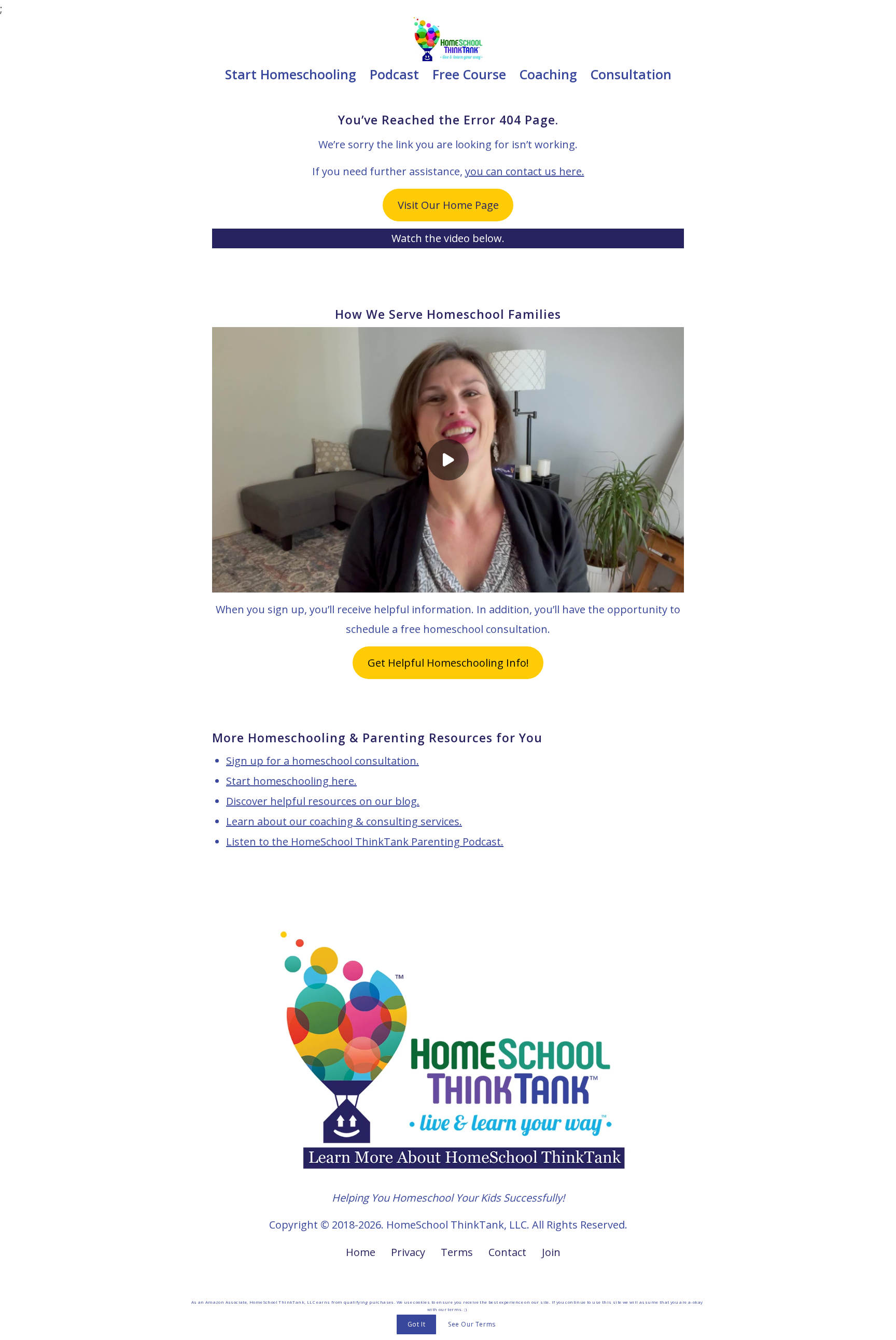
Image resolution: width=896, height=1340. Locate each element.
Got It (417, 1324)
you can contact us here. (524, 171)
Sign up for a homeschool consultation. (322, 761)
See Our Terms (472, 1324)
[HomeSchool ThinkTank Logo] (448, 39)
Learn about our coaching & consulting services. (344, 821)
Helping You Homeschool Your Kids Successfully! (448, 1198)
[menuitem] (290, 74)
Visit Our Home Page (448, 205)
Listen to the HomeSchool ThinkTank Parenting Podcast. (364, 842)
